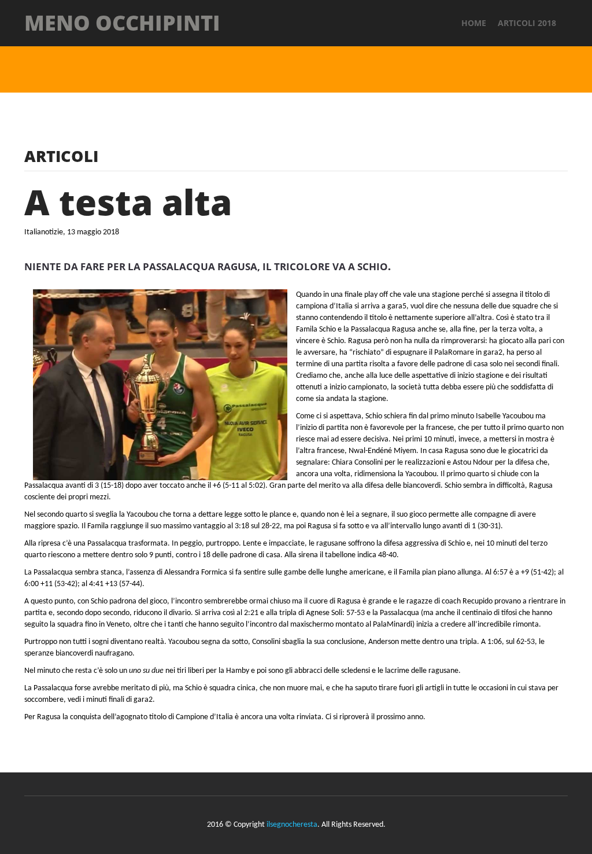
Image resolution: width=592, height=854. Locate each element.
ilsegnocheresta (292, 824)
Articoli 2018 (527, 22)
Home (473, 22)
